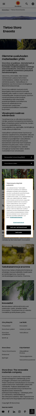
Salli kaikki (18, 232)
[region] (18, 208)
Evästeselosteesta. (16, 217)
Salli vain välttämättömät (18, 227)
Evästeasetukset (18, 222)
